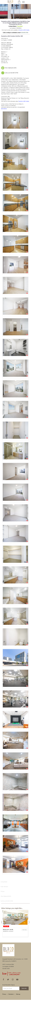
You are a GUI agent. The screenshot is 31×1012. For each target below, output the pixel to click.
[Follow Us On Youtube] (17, 979)
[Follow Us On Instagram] (13, 979)
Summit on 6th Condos (24, 30)
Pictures (3, 891)
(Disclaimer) (4, 108)
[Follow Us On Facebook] (3, 979)
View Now (24, 929)
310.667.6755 (24, 32)
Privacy (4, 994)
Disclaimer (11, 994)
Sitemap (18, 994)
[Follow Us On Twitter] (8, 979)
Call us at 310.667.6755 (11, 72)
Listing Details (4, 881)
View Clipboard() (6, 896)
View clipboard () (10, 68)
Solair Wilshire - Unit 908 (8, 929)
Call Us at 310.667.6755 (7, 901)
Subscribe (24, 988)
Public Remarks (4, 886)
